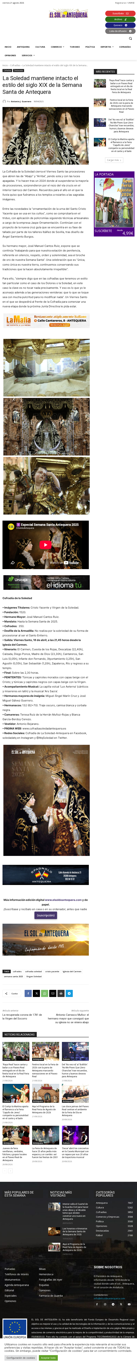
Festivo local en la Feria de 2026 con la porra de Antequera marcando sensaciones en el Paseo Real (45, 1070)
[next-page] (10, 1171)
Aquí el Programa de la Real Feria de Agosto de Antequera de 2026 (44, 1109)
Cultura (7, 1059)
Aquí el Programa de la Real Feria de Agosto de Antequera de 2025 (74, 1247)
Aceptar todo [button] (48, 1357)
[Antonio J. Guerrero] (4, 101)
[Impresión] (61, 993)
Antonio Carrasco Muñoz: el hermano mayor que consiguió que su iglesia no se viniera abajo (68, 1018)
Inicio (5, 65)
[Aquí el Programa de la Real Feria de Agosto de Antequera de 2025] (54, 1247)
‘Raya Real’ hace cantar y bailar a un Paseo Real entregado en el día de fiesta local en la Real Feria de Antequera (15, 1070)
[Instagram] (105, 1304)
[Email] (52, 993)
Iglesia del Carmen (72, 971)
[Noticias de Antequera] (68, 13)
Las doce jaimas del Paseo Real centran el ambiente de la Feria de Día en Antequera (75, 1111)
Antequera (38, 1059)
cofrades (17, 971)
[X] (36, 993)
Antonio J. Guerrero (21, 101)
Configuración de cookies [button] (21, 1357)
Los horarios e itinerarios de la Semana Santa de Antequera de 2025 (75, 1231)
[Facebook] (28, 993)
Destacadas (18, 70)
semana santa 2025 (13, 976)
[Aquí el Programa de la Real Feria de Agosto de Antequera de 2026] (45, 1093)
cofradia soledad (33, 971)
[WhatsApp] (44, 993)
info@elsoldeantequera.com (109, 1298)
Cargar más (113, 160)
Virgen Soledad (34, 976)
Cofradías (15, 65)
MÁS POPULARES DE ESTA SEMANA (19, 1194)
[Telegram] (69, 993)
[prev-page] (4, 1171)
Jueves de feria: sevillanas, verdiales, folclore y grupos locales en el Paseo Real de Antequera (14, 1154)
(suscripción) (46, 915)
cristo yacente (52, 971)
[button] (130, 38)
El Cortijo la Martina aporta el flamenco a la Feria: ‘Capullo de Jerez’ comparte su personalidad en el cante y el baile (15, 1112)
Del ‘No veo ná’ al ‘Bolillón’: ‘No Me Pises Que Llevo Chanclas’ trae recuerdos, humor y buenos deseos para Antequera (75, 1070)
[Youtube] (129, 1304)
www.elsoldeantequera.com (63, 900)
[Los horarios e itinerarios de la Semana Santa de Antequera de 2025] (54, 1231)
